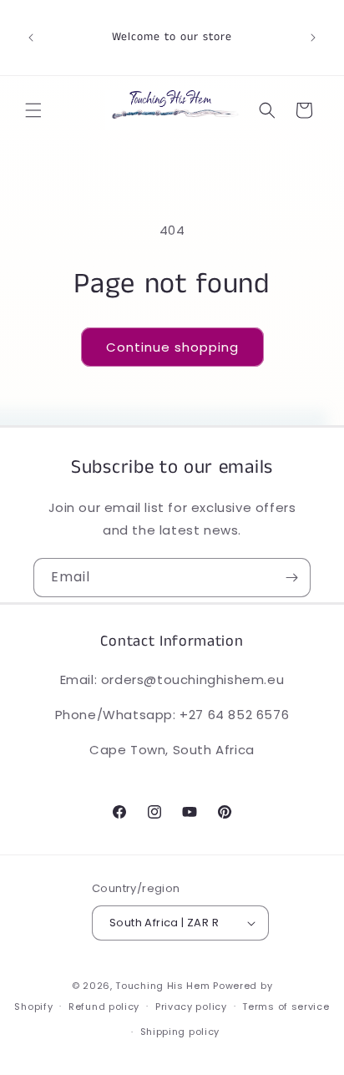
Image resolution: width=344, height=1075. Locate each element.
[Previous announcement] (31, 37)
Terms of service (285, 1006)
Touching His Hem (162, 985)
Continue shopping (172, 347)
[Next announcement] (313, 37)
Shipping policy (180, 1031)
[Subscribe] (291, 577)
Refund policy (103, 1006)
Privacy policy (191, 1006)
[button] (33, 110)
